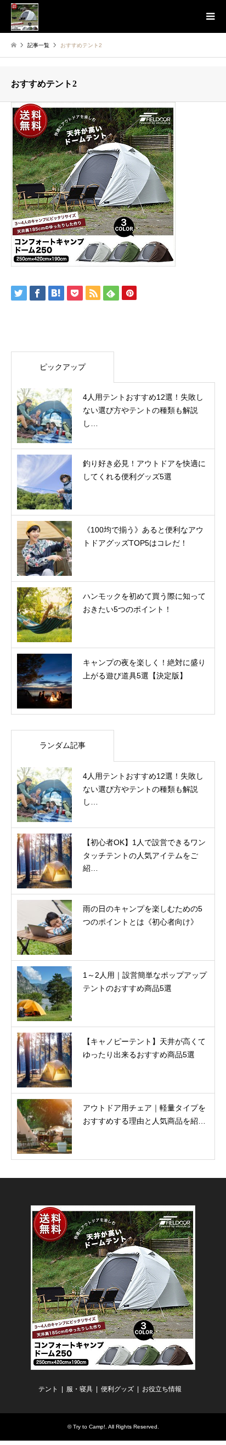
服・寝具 (79, 1389)
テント (48, 1389)
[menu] (209, 16)
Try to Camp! (89, 1427)
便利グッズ (117, 1389)
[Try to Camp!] (24, 16)
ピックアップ (62, 366)
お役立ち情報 (162, 1389)
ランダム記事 (62, 745)
